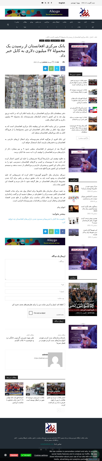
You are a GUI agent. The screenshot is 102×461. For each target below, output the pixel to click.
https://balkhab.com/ (41, 358)
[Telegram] (45, 68)
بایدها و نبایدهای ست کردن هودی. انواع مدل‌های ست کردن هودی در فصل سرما (52, 340)
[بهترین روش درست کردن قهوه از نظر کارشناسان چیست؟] (74, 220)
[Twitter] (45, 2)
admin (45, 62)
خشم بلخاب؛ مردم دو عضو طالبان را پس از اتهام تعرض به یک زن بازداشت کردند (78, 82)
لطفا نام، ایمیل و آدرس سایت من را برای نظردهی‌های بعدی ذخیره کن (37, 304)
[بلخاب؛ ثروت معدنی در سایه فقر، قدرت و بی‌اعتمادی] (93, 119)
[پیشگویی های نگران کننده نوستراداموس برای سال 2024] (74, 208)
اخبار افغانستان (55, 40)
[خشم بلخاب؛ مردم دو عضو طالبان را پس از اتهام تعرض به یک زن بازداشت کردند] (56, 389)
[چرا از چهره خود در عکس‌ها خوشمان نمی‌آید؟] (74, 188)
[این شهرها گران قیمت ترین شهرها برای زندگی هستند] (74, 232)
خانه (96, 37)
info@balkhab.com (47, 444)
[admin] (53, 62)
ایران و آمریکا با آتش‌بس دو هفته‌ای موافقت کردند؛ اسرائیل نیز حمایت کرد (78, 110)
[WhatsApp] (51, 68)
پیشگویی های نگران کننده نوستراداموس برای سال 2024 (89, 209)
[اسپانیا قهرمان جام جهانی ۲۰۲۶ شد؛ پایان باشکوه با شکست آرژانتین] (14, 389)
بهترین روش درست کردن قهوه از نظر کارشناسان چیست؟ (89, 220)
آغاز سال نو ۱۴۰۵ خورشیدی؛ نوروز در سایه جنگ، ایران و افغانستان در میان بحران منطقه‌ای (78, 129)
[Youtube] (42, 2)
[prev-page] (62, 410)
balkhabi (91, 313)
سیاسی (42, 40)
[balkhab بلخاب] (84, 13)
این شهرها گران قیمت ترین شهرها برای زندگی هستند (89, 232)
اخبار (91, 37)
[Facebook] (51, 2)
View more (93, 459)
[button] (7, 24)
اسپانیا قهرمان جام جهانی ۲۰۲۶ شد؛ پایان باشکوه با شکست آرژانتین (14, 400)
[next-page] (58, 410)
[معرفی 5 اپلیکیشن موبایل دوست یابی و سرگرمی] (74, 198)
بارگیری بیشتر (83, 138)
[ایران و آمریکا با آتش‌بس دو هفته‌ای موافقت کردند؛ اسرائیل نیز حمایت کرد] (93, 110)
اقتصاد (47, 40)
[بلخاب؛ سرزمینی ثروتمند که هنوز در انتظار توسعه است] (35, 389)
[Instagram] (48, 2)
